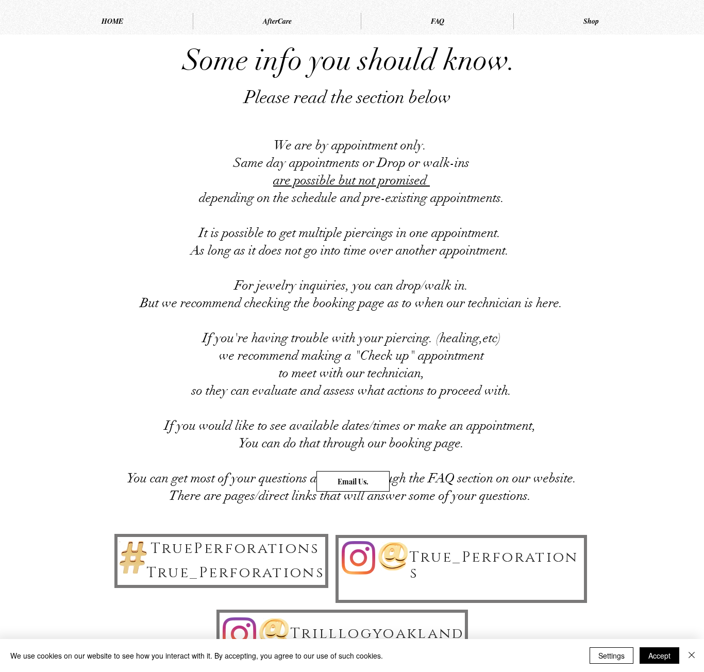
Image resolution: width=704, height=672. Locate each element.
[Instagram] (358, 558)
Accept (659, 655)
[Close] (691, 655)
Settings (611, 655)
